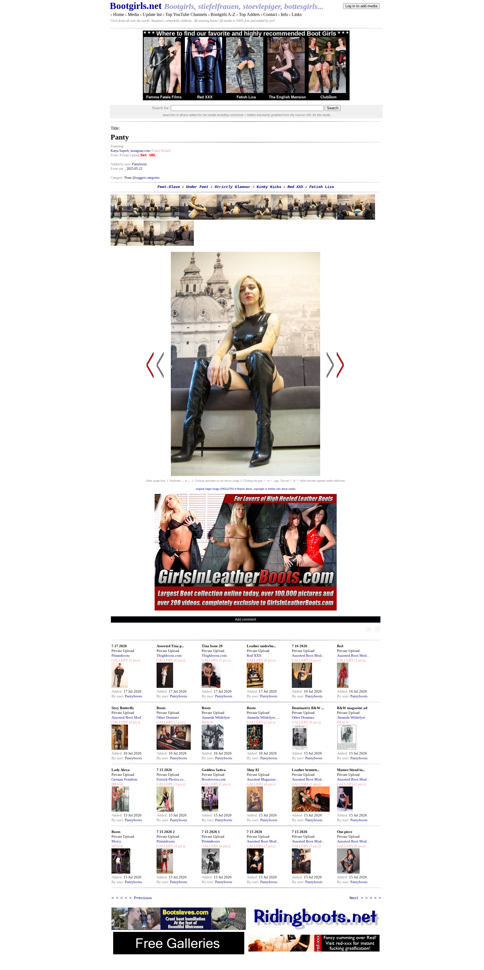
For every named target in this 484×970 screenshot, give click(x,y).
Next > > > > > (365, 898)
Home (118, 14)
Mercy (116, 841)
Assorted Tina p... (170, 646)
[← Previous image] (160, 418)
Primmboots (120, 655)
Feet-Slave (168, 187)
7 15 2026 (164, 770)
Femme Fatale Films (164, 97)
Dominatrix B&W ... (308, 708)
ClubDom (328, 97)
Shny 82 (253, 770)
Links (297, 14)
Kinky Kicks (269, 187)
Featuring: (117, 146)
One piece (344, 832)
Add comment (245, 619)
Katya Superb (120, 151)
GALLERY (119, 660)
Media (133, 14)
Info (284, 14)
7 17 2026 (119, 646)
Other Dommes (168, 717)
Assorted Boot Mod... (308, 655)
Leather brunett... (305, 770)
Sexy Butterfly (122, 708)
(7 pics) (269, 846)
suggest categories (148, 178)
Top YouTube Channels (186, 14)
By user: (118, 696)
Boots (161, 708)
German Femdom (124, 779)
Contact (270, 14)
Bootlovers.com (214, 779)
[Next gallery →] (340, 418)
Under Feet (197, 187)
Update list (152, 14)
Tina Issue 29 (212, 646)
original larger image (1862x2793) (215, 488)
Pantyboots (139, 164)
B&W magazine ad (352, 708)
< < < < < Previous (131, 898)
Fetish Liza (246, 97)
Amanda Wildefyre (216, 717)
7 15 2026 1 (211, 832)
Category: (117, 178)
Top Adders (249, 14)
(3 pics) (134, 660)
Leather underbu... (261, 646)
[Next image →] (245, 474)
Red (340, 646)
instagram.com (140, 151)
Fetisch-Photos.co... (171, 779)
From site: (117, 169)
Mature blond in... (351, 770)
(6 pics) (179, 660)
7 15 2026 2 (166, 832)
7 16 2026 (299, 646)
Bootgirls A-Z (223, 14)
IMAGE (207, 722)
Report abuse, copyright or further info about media (266, 488)
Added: (117, 691)
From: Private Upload (125, 155)
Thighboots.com (169, 655)
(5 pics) (224, 660)
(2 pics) (179, 722)
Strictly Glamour (232, 187)
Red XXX (205, 97)
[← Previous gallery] (150, 418)
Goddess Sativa (214, 770)
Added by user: (121, 164)
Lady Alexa (120, 770)
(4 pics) (134, 722)
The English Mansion (287, 97)
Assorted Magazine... (262, 779)
